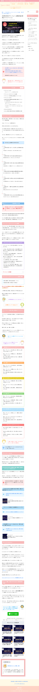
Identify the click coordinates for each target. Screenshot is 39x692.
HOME (20, 687)
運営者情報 (12, 681)
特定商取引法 (20, 681)
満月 (7, 619)
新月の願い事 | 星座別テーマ (32, 26)
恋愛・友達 (31, 48)
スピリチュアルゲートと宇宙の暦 (32, 22)
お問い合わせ (22, 683)
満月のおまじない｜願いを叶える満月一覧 (32, 36)
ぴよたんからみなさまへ (8, 109)
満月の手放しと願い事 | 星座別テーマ (17, 618)
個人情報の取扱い (25, 681)
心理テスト (30, 46)
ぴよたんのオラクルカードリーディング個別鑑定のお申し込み (12, 577)
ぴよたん (4, 570)
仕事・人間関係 (31, 50)
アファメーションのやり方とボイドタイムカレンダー (32, 39)
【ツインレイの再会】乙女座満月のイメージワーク (14, 72)
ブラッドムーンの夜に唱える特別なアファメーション (12, 95)
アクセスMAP (17, 683)
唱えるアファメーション (20, 619)
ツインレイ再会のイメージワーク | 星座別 (32, 32)
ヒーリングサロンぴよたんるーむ (32, 44)
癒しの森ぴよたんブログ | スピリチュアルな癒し (32, 19)
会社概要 (16, 681)
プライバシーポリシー (19, 689)
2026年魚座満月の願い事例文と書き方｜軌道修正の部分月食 (15, 0)
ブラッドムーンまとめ (7, 97)
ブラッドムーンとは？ (7, 90)
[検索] (37, 12)
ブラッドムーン (11, 619)
